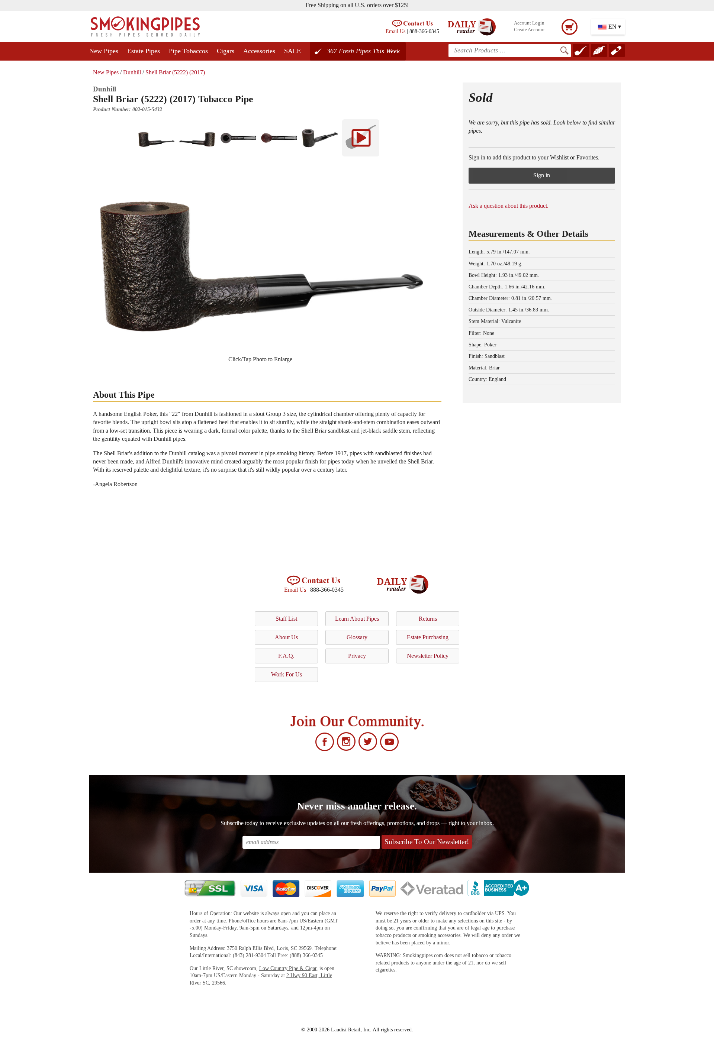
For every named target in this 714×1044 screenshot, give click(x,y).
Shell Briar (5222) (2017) (175, 72)
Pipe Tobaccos (188, 51)
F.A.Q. (286, 656)
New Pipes (103, 51)
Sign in (541, 175)
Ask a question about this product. (509, 206)
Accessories (259, 51)
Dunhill (132, 72)
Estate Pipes (143, 51)
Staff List (286, 618)
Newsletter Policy (427, 656)
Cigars (225, 51)
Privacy (357, 656)
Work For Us (286, 674)
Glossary (357, 637)
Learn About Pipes (357, 618)
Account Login (529, 23)
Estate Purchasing (427, 637)
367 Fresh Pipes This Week (363, 51)
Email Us (395, 31)
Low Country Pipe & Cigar (287, 968)
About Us (286, 637)
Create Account (529, 29)
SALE (292, 51)
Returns (428, 618)
